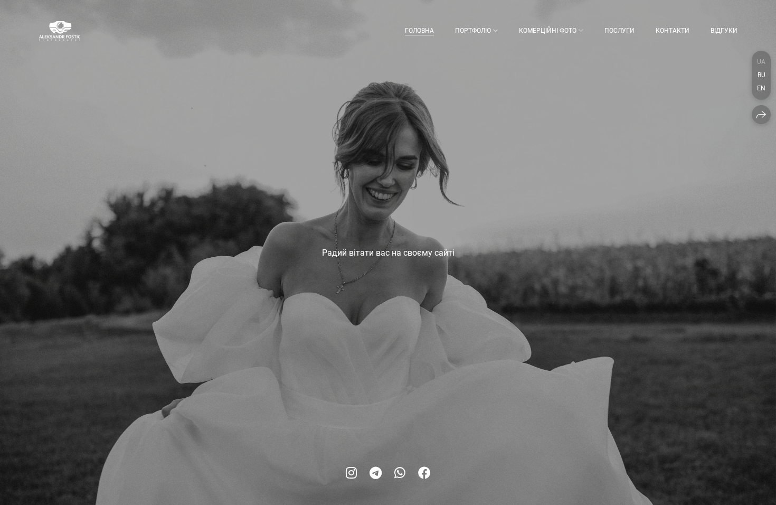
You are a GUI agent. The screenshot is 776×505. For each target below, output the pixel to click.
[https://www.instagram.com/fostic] (351, 473)
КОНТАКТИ (672, 30)
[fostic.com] (59, 31)
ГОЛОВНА (419, 30)
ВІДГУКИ (724, 30)
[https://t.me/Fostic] (376, 473)
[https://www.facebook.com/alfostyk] (424, 473)
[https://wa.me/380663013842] (399, 473)
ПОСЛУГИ (619, 30)
